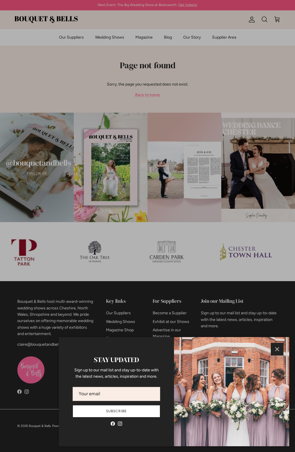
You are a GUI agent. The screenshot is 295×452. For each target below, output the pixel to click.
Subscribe (116, 411)
